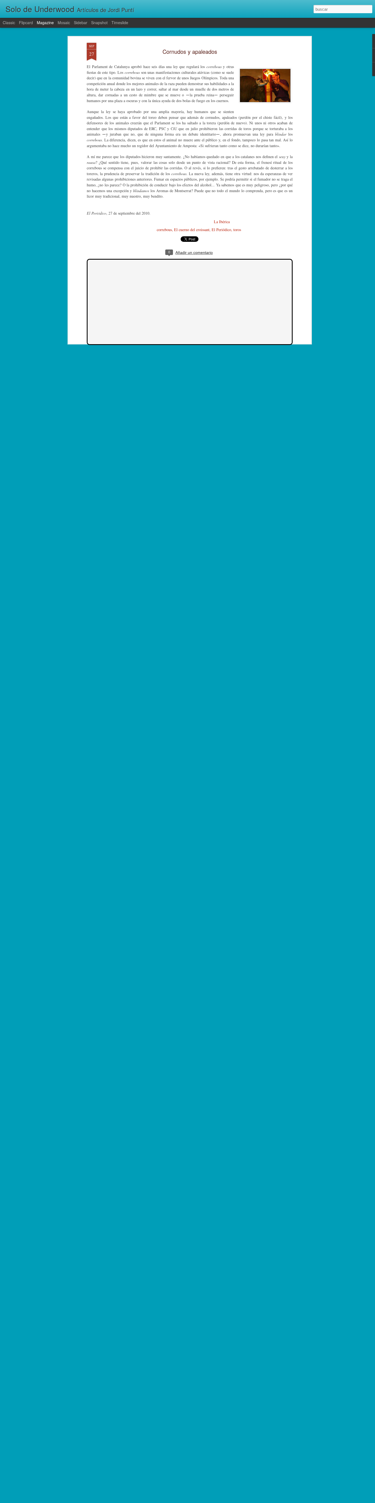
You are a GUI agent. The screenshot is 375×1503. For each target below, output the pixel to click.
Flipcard (26, 22)
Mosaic (64, 22)
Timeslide (119, 22)
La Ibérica (222, 221)
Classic (9, 22)
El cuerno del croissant (191, 229)
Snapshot (99, 22)
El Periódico (221, 229)
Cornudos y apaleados (190, 51)
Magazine (45, 22)
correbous (164, 229)
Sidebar (80, 22)
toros (237, 229)
